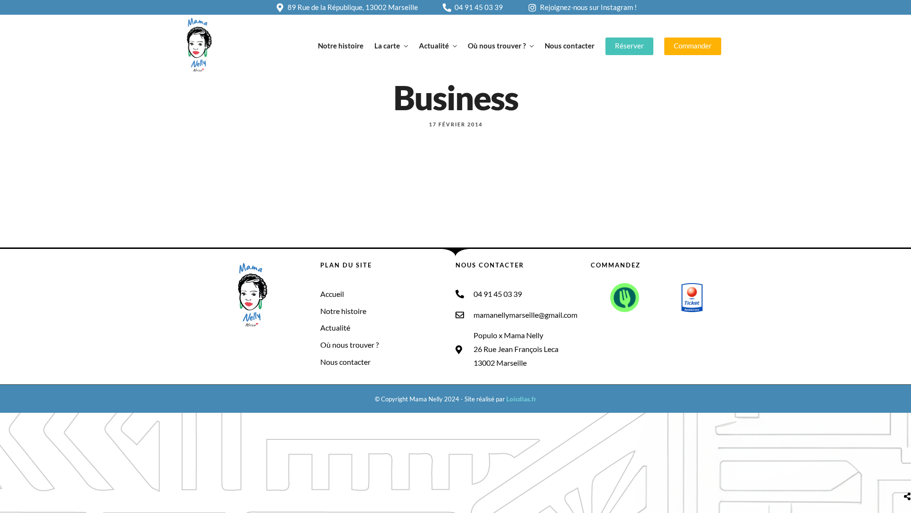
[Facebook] (193, 345)
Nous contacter (570, 45)
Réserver (629, 45)
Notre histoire (340, 45)
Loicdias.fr (521, 399)
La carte (387, 45)
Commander (693, 45)
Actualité (434, 45)
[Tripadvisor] (246, 345)
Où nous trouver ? (497, 45)
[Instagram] (211, 345)
